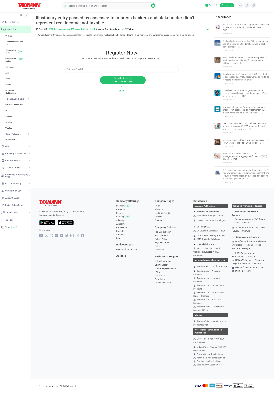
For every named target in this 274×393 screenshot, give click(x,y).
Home (157, 206)
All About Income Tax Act (14, 43)
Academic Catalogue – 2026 (209, 215)
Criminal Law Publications (208, 361)
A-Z (117, 260)
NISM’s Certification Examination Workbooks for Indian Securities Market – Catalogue (249, 245)
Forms (8, 84)
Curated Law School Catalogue (210, 220)
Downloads (160, 279)
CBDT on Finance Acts (14, 105)
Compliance (121, 227)
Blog (118, 238)
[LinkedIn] (41, 235)
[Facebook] (82, 235)
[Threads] (77, 235)
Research (226, 5)
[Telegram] (56, 235)
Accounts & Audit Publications (210, 358)
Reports (8, 116)
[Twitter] (46, 235)
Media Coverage (162, 213)
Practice (120, 213)
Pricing (210, 5)
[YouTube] (62, 235)
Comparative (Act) (13, 51)
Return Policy (161, 239)
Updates (8, 36)
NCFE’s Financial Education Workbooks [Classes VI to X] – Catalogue (207, 252)
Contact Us (160, 275)
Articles (8, 122)
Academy (120, 224)
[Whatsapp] (51, 235)
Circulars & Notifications (10, 91)
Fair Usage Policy (163, 232)
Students (120, 234)
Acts (7, 73)
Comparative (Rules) (13, 59)
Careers (158, 216)
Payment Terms (162, 242)
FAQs (157, 272)
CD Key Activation (163, 283)
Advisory (120, 220)
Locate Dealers (162, 265)
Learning (120, 216)
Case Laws (9, 67)
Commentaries (11, 140)
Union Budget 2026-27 (126, 249)
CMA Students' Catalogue (208, 239)
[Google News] (67, 235)
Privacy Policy (161, 235)
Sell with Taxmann (163, 261)
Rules (7, 79)
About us (159, 209)
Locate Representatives (166, 268)
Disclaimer (159, 249)
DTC (7, 110)
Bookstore (121, 231)
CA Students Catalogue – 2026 (210, 231)
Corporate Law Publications (209, 354)
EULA (157, 246)
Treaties (8, 128)
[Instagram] (72, 235)
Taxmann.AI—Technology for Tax (211, 266)
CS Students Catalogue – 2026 (210, 235)
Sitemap (158, 220)
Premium (120, 206)
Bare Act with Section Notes (209, 365)
